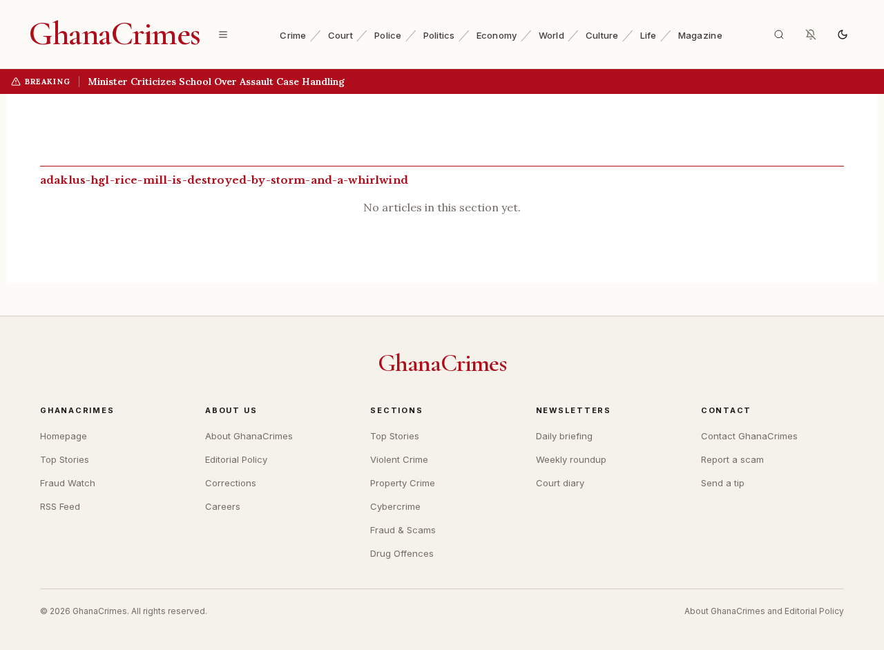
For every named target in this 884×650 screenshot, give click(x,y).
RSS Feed (60, 506)
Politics (439, 35)
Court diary (560, 482)
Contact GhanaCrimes (749, 435)
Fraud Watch (67, 482)
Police (388, 35)
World (551, 35)
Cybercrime (395, 506)
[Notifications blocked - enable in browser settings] (811, 34)
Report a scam (732, 459)
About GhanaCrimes (249, 435)
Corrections (230, 482)
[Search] (779, 34)
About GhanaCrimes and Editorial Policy (764, 611)
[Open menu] (223, 34)
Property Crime (402, 482)
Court (340, 35)
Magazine (700, 35)
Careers (222, 506)
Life (648, 35)
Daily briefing (564, 435)
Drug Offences (402, 553)
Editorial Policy (236, 459)
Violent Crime (399, 459)
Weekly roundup (571, 459)
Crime (293, 35)
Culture (602, 35)
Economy (497, 35)
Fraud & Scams (403, 529)
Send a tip (722, 482)
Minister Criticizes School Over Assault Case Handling (216, 81)
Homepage (63, 435)
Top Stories (64, 459)
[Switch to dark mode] (842, 34)
